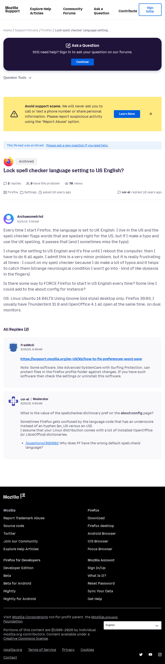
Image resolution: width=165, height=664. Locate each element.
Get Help (95, 599)
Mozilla (14, 496)
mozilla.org (12, 650)
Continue (82, 62)
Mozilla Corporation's (30, 617)
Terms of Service (42, 650)
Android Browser (102, 534)
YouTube (150, 654)
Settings (30, 192)
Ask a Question (101, 11)
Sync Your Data (100, 591)
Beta (7, 576)
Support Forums (26, 30)
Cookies (87, 650)
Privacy (68, 650)
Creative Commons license (25, 639)
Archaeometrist (30, 217)
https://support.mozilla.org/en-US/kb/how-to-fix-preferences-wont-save (81, 359)
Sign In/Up (150, 10)
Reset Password (101, 583)
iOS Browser (98, 541)
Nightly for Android (19, 599)
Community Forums (72, 11)
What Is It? (97, 576)
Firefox (46, 30)
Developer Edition (18, 568)
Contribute (128, 11)
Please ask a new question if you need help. (77, 145)
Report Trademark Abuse (23, 518)
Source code (13, 526)
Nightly (9, 591)
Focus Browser (100, 549)
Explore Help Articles (40, 11)
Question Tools (14, 77)
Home (7, 30)
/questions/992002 (42, 443)
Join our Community (20, 541)
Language (111, 617)
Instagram (160, 654)
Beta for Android (17, 583)
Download (96, 518)
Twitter (9, 534)
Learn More (127, 114)
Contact (10, 657)
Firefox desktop (101, 526)
